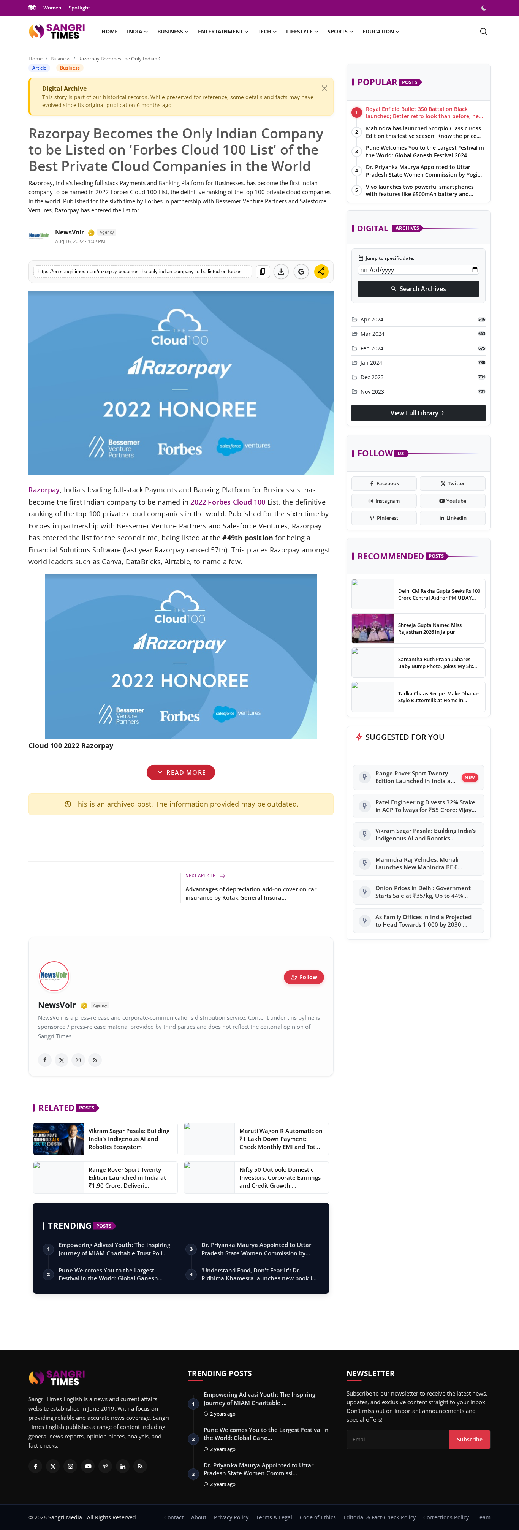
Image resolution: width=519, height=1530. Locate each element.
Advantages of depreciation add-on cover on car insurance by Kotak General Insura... (250, 893)
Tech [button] (264, 31)
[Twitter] (53, 1466)
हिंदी (32, 7)
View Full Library (418, 413)
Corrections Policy (446, 1517)
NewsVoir (69, 232)
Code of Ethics (318, 1517)
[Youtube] (88, 1466)
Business (60, 58)
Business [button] (170, 31)
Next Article (201, 875)
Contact (174, 1517)
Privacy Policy (231, 1517)
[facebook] (45, 1060)
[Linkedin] (123, 1466)
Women (52, 7)
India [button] (134, 31)
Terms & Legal (274, 1517)
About (198, 1517)
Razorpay (44, 489)
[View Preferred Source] (301, 271)
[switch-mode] (485, 8)
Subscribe (470, 1439)
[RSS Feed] (95, 1060)
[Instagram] (70, 1466)
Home (109, 31)
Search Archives (418, 289)
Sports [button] (338, 31)
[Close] (324, 88)
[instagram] (78, 1060)
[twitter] (61, 1060)
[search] (483, 31)
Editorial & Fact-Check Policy (379, 1517)
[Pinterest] (105, 1466)
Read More (181, 772)
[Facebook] (35, 1466)
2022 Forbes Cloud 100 (227, 501)
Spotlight (79, 7)
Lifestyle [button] (299, 31)
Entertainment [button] (220, 31)
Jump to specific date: (386, 258)
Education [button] (378, 31)
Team (483, 1517)
